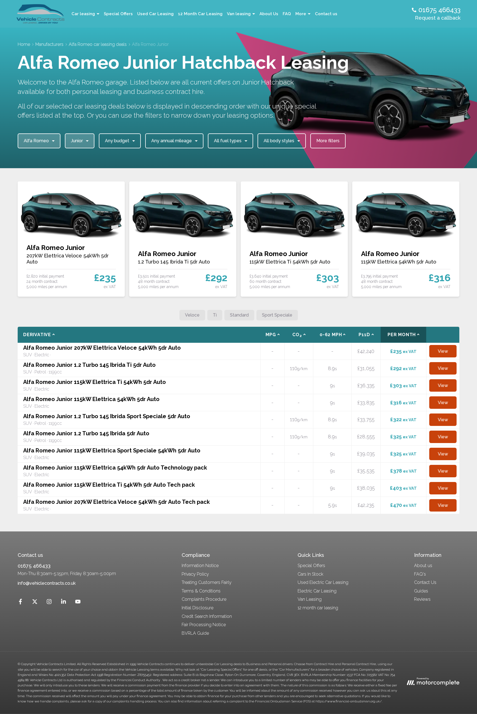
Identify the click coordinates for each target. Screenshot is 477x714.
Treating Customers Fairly (207, 582)
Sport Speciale (277, 315)
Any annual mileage (171, 140)
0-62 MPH (331, 334)
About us (423, 565)
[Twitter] (35, 602)
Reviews (422, 599)
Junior (77, 140)
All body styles (279, 140)
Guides (421, 591)
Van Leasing (310, 599)
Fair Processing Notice (204, 624)
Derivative (37, 334)
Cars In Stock (310, 574)
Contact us (326, 13)
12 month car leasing (318, 607)
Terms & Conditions (201, 591)
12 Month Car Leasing (200, 13)
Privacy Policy (195, 574)
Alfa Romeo (36, 140)
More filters (328, 140)
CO (297, 335)
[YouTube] (78, 602)
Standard (239, 315)
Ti (215, 315)
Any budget (117, 140)
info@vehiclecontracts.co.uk (47, 583)
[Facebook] (20, 602)
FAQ (287, 13)
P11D (364, 334)
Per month (402, 334)
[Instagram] (49, 602)
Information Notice (200, 565)
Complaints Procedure (204, 599)
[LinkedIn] (63, 602)
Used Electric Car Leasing (323, 582)
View (443, 351)
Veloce (192, 315)
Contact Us (425, 582)
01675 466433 (34, 566)
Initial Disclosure (197, 607)
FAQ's (420, 574)
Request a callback (437, 18)
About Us (268, 13)
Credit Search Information (207, 616)
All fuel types (228, 140)
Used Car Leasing (155, 13)
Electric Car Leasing (317, 591)
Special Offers (118, 13)
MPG (271, 334)
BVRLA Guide (195, 633)
